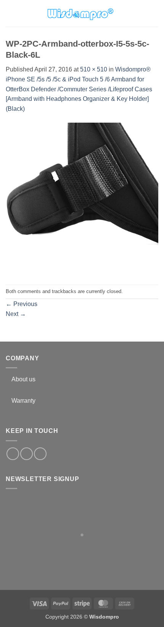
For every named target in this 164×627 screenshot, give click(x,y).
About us (23, 379)
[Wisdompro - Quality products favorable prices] (80, 13)
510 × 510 (93, 69)
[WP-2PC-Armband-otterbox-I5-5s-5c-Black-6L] (82, 199)
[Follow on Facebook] (12, 453)
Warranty (23, 400)
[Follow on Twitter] (26, 453)
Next (16, 314)
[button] (10, 13)
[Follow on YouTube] (40, 453)
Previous (21, 304)
